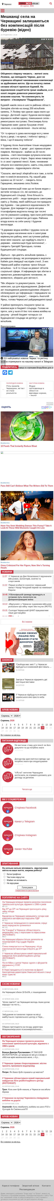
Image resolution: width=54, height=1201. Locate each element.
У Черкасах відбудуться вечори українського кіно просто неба (31, 695)
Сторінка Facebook (25, 807)
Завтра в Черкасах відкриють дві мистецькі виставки (31, 680)
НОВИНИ (7, 572)
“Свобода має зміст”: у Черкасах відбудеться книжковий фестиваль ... (33, 665)
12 (47, 724)
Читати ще (27, 789)
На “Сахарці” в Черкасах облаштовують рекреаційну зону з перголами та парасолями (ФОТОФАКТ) (23, 932)
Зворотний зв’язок (30, 1185)
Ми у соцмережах (13, 799)
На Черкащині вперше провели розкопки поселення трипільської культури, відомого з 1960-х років (26, 903)
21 (30, 728)
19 (22, 728)
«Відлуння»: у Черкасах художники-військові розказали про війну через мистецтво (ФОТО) (30, 605)
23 (39, 728)
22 (35, 728)
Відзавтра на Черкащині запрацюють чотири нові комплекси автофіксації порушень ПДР (25, 917)
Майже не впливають (17, 880)
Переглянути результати (27, 890)
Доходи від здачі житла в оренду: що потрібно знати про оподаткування (32, 760)
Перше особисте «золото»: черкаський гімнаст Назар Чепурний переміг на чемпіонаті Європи (30, 587)
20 (26, 728)
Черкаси (7, 4)
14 (2, 728)
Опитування (10, 863)
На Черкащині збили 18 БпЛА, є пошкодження (24, 992)
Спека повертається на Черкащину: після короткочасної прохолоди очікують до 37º (22, 947)
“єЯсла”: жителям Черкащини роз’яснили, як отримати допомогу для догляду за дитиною (33, 775)
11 (43, 724)
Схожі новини (11, 984)
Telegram (48, 361)
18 (18, 728)
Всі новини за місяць (10, 735)
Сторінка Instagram (26, 835)
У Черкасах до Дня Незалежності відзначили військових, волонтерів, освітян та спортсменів (29, 578)
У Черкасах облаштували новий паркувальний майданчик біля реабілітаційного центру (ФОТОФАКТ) (24, 955)
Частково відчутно (15, 877)
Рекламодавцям (27, 1189)
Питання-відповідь (14, 741)
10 (39, 724)
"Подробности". (35, 99)
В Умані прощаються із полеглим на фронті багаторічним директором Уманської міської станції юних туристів (26, 972)
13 (51, 724)
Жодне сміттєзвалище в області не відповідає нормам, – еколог (38, 390)
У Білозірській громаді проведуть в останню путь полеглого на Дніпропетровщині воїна (26, 597)
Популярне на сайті (15, 897)
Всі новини (27, 622)
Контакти (46, 1185)
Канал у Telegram (25, 821)
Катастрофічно (14, 874)
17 (14, 728)
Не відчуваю (13, 883)
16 (10, 728)
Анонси (7, 660)
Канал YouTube (23, 849)
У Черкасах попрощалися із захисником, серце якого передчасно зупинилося (24, 924)
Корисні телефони (10, 1185)
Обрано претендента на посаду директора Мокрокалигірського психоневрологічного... (22, 1028)
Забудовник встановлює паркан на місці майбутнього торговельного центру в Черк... (23, 1015)
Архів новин (10, 710)
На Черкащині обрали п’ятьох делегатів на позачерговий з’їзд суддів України (22, 940)
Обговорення (11, 1036)
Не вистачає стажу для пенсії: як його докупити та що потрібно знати (33, 746)
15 (6, 728)
